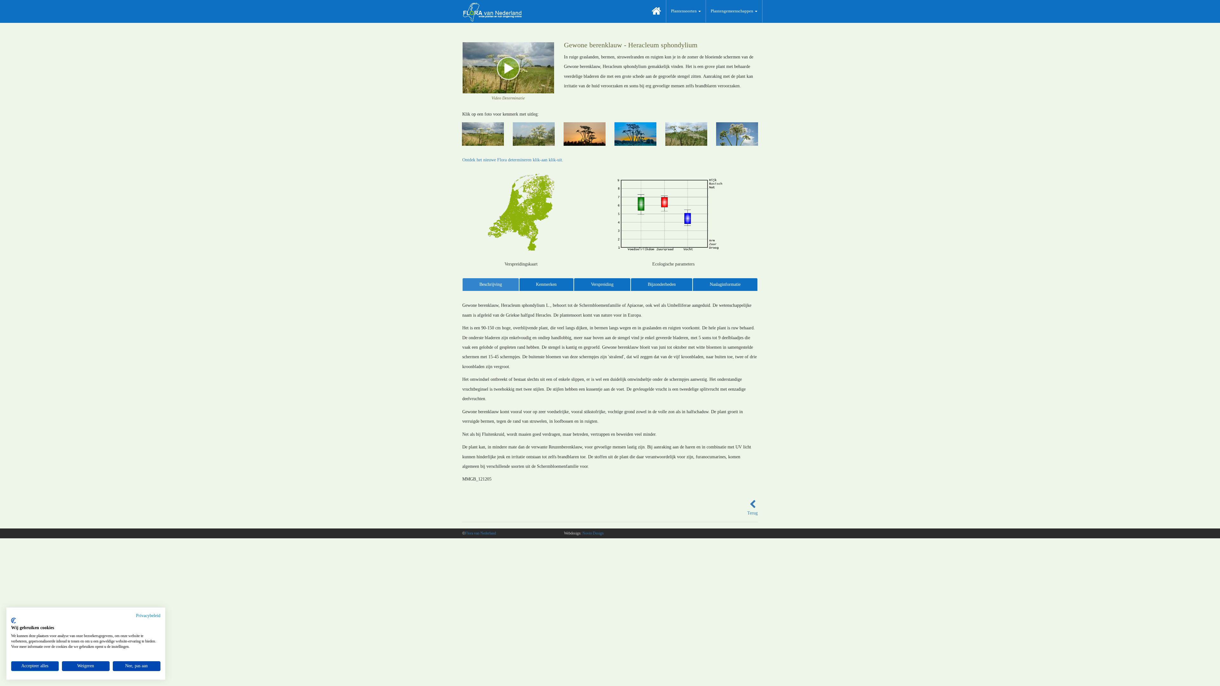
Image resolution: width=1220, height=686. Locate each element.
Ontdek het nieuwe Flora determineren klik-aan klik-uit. (512, 160)
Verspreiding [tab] (602, 284)
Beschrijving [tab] (490, 284)
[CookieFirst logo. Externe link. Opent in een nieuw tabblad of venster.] (13, 620)
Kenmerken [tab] (546, 284)
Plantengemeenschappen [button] (732, 11)
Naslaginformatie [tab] (725, 284)
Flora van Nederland (480, 533)
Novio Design (593, 533)
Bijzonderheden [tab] (662, 284)
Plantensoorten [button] (684, 11)
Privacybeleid (148, 615)
